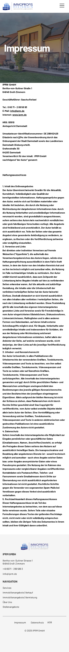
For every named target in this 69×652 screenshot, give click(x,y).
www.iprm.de (19, 114)
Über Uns (7, 602)
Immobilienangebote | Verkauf (18, 592)
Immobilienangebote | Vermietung (20, 597)
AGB (49, 622)
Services (7, 587)
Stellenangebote (11, 606)
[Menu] (62, 5)
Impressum (20, 622)
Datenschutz (37, 622)
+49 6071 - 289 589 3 (13, 568)
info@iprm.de (17, 110)
